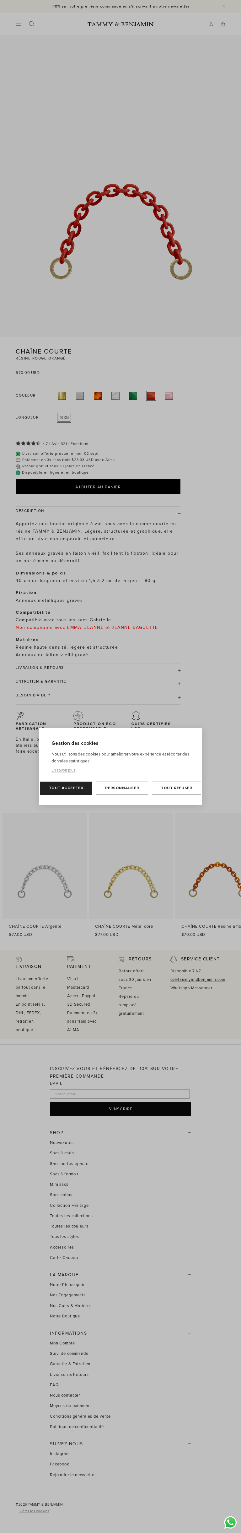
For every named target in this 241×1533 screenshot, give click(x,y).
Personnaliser (122, 788)
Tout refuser (176, 788)
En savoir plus (63, 770)
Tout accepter (66, 788)
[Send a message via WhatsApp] (230, 1522)
